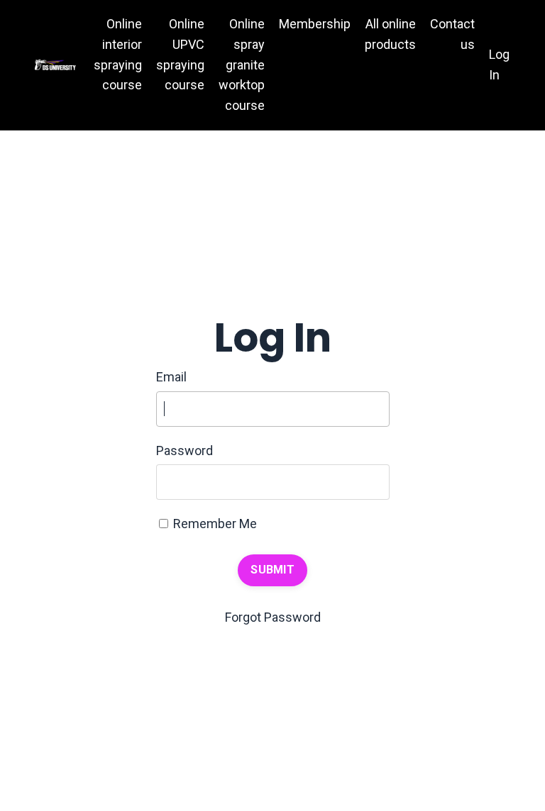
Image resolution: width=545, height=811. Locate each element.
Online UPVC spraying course (180, 54)
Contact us (452, 34)
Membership (315, 23)
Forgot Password (273, 617)
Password (184, 450)
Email (171, 376)
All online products (390, 34)
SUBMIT (272, 569)
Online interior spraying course (118, 54)
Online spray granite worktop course (242, 64)
